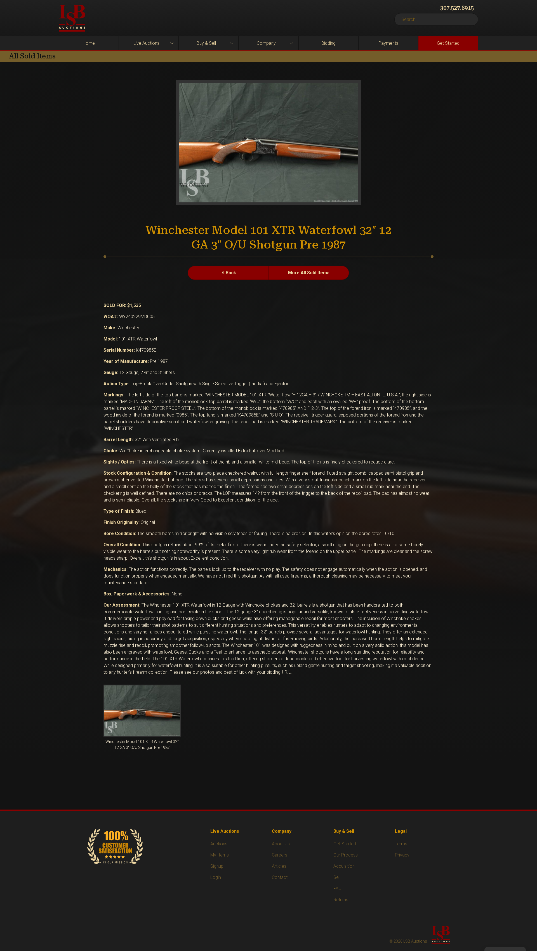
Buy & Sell (206, 43)
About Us (281, 843)
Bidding (328, 43)
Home (89, 43)
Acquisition (344, 866)
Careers (279, 855)
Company (266, 43)
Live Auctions (146, 43)
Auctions (218, 843)
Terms (401, 843)
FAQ (337, 888)
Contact (280, 877)
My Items (219, 855)
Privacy (402, 855)
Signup (216, 866)
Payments (388, 43)
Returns (340, 899)
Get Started (448, 43)
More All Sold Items (308, 272)
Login (215, 877)
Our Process (345, 855)
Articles (279, 866)
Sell (336, 877)
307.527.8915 (457, 7)
